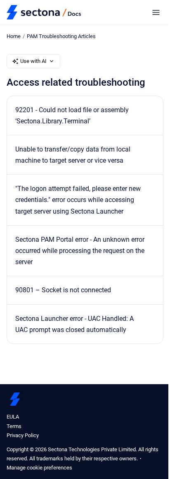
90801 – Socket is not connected (63, 290)
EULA (13, 417)
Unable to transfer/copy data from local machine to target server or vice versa (72, 154)
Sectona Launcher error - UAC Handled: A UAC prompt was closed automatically (74, 324)
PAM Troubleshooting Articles (61, 36)
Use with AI (33, 61)
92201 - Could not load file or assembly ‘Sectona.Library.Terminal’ (72, 115)
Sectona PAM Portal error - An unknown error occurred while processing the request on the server (79, 251)
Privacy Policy (23, 435)
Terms (14, 426)
